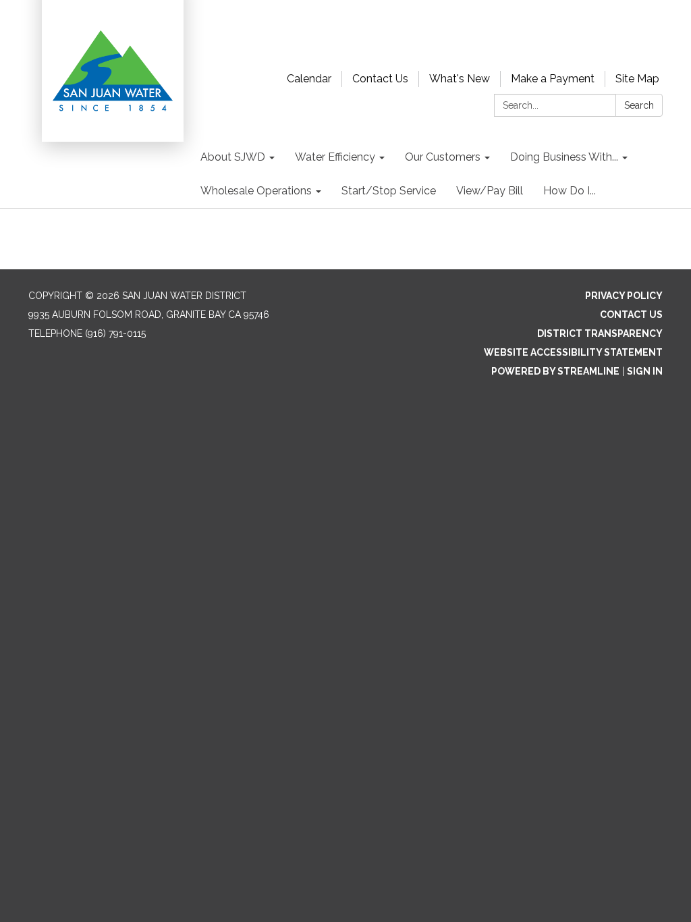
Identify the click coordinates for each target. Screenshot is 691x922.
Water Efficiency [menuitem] (335, 157)
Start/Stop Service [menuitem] (388, 190)
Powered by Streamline (555, 371)
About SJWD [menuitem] (232, 157)
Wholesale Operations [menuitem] (256, 190)
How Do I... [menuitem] (569, 190)
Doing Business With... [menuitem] (564, 157)
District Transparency (600, 333)
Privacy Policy (624, 295)
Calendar (309, 78)
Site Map (637, 78)
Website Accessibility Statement (573, 352)
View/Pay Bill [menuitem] (489, 190)
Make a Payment (553, 78)
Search (639, 105)
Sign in (645, 371)
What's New (459, 78)
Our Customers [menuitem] (442, 157)
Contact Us (380, 78)
